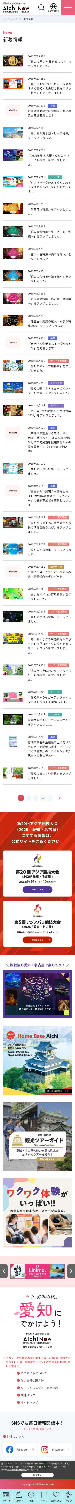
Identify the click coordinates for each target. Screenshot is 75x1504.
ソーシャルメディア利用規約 (39, 1388)
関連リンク (28, 1395)
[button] (4, 1271)
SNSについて (15, 1436)
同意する (37, 1474)
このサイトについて (34, 1373)
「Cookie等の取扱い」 (17, 1469)
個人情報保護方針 (32, 1380)
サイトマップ (29, 1402)
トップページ (10, 19)
